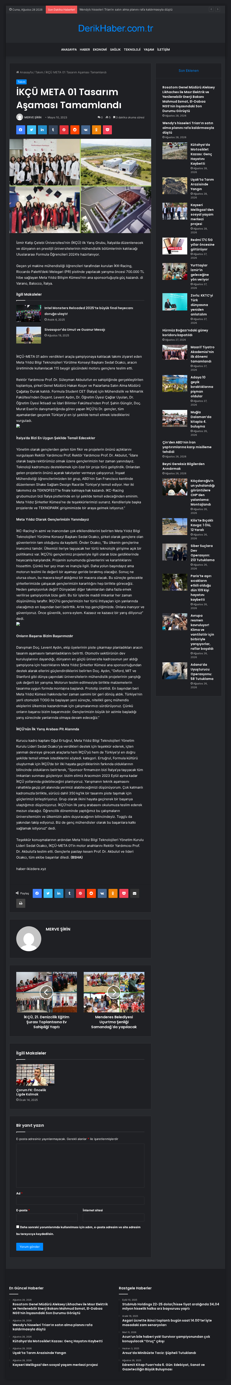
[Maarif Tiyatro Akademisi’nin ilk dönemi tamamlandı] (174, 352)
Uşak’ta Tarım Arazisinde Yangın (202, 184)
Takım (39, 72)
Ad (19, 1193)
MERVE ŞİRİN (33, 117)
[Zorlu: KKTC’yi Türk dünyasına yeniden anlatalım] (174, 301)
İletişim (163, 49)
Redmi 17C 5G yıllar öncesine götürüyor (203, 245)
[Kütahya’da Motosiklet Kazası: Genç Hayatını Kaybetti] (174, 150)
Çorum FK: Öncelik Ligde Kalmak (31, 1092)
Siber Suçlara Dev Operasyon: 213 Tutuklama (203, 553)
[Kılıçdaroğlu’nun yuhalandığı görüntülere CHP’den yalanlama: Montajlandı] (174, 487)
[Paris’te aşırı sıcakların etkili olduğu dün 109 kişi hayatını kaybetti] (174, 582)
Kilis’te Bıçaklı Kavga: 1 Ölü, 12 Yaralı (202, 525)
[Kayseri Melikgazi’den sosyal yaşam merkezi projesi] (174, 211)
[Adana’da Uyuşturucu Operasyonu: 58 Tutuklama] (174, 670)
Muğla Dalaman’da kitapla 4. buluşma (201, 419)
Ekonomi (100, 49)
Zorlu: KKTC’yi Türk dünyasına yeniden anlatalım (202, 305)
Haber (85, 49)
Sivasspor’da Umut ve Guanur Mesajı (74, 329)
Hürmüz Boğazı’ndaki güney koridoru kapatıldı (185, 332)
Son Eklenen (189, 70)
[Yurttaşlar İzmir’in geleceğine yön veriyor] (174, 271)
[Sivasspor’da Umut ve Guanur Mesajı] (28, 335)
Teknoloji (132, 49)
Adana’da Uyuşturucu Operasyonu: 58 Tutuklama (202, 671)
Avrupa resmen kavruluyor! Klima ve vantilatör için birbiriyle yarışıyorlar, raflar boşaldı (202, 632)
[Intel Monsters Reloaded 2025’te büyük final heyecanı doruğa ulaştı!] (28, 313)
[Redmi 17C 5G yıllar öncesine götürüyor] (174, 246)
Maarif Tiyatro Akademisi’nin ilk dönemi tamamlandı (203, 354)
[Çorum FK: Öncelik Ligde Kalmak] (35, 1075)
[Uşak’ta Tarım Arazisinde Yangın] (174, 185)
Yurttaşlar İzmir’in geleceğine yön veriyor (200, 272)
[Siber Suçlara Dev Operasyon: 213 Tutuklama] (174, 552)
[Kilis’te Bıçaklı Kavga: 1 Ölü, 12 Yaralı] (174, 526)
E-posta (23, 1210)
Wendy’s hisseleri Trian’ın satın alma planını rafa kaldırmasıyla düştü (188, 128)
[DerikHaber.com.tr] (115, 28)
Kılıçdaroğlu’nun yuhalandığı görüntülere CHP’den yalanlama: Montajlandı (203, 493)
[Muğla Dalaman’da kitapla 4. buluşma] (174, 418)
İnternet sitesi (93, 1210)
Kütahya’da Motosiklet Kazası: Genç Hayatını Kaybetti (201, 154)
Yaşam (149, 49)
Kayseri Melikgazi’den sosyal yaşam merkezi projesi (202, 214)
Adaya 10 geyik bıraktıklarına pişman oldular (202, 386)
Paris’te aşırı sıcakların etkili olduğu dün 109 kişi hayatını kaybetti (201, 588)
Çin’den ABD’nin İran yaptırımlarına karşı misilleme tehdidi (187, 447)
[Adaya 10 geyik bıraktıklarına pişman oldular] (174, 383)
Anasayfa (69, 49)
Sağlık (115, 49)
